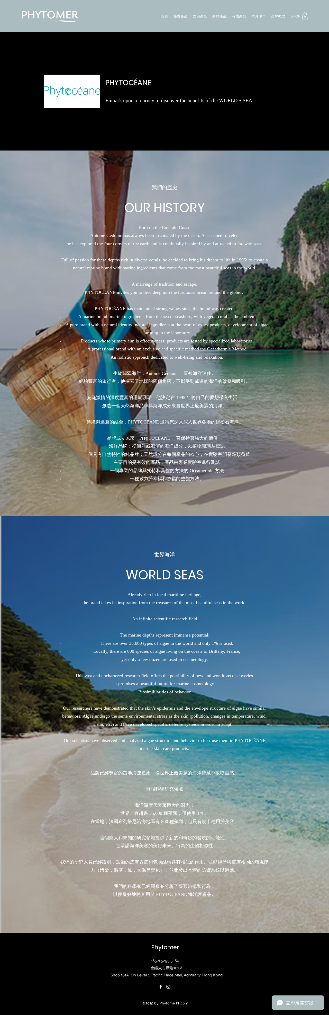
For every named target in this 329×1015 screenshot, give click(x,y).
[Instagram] (168, 986)
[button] (305, 16)
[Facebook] (160, 986)
